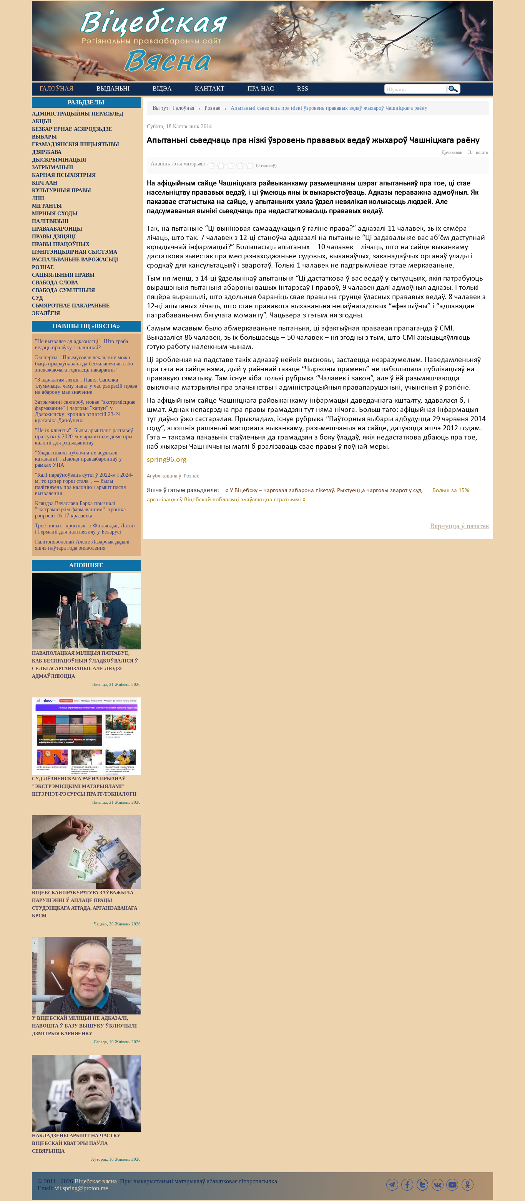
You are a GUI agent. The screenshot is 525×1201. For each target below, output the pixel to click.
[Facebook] (407, 1184)
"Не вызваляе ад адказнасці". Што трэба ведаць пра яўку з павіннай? (81, 344)
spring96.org (166, 460)
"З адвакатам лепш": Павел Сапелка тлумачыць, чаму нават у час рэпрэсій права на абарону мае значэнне (86, 386)
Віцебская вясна (96, 1181)
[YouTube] (452, 1184)
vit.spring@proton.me (81, 1188)
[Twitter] (422, 1184)
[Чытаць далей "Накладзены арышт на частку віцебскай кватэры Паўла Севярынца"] (86, 1093)
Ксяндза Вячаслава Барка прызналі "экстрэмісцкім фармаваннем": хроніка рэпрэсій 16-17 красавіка (80, 510)
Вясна (166, 59)
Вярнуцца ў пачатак (459, 526)
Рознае (191, 476)
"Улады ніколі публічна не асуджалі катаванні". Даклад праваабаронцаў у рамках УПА (78, 459)
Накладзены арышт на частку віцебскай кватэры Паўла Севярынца (76, 1143)
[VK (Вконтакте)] (437, 1184)
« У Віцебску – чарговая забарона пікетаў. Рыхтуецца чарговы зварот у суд (324, 490)
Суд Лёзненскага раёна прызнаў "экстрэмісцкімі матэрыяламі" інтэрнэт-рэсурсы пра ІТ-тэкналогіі (84, 786)
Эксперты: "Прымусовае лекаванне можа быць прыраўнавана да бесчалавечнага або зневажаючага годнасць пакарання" (84, 364)
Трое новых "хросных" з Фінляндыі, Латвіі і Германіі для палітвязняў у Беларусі (85, 529)
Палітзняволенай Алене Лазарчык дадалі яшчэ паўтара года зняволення (82, 545)
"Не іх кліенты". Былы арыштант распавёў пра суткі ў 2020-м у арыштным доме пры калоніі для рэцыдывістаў (84, 437)
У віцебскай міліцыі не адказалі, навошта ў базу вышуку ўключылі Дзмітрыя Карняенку (84, 1025)
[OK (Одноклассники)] (467, 1184)
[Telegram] (392, 1184)
